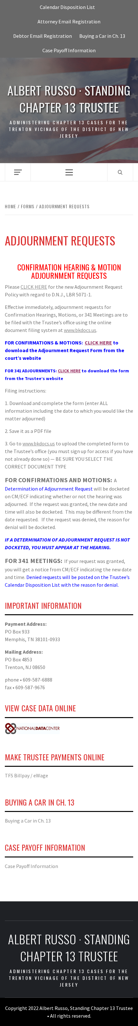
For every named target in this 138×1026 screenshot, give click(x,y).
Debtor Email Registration (42, 36)
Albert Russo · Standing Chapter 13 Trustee (69, 99)
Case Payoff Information (69, 50)
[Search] (120, 172)
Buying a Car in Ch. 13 (102, 36)
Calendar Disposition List (67, 7)
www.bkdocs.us (80, 330)
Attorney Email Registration (69, 21)
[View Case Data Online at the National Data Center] (32, 727)
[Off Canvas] (17, 172)
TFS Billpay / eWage (26, 775)
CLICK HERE (34, 287)
